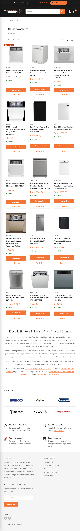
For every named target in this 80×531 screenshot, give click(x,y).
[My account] (70, 11)
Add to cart (16, 90)
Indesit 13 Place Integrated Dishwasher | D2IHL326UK (15, 185)
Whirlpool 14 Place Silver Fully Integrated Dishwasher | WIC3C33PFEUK (39, 297)
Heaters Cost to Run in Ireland (48, 375)
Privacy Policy (48, 462)
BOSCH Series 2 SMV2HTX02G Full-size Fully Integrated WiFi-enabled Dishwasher (16, 130)
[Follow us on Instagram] (9, 518)
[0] (74, 11)
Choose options (40, 89)
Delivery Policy (49, 469)
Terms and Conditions (52, 465)
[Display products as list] (72, 40)
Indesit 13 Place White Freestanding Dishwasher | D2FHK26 (39, 72)
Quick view (16, 94)
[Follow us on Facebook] (5, 518)
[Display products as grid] (68, 40)
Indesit (32, 67)
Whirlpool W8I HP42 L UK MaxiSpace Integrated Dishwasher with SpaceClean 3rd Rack (14, 242)
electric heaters (16, 337)
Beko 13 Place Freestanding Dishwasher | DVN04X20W (63, 128)
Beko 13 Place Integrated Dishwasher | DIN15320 (14, 71)
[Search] (62, 11)
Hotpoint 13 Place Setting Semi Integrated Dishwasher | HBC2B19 (63, 297)
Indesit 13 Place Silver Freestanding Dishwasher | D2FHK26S (15, 297)
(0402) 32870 (43, 3)
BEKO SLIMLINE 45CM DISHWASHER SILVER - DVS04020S (38, 241)
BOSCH (8, 124)
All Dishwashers (15, 21)
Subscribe (11, 504)
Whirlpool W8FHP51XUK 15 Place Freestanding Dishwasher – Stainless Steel (40, 186)
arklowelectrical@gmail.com (26, 3)
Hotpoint (57, 236)
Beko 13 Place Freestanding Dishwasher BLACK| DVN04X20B (39, 129)
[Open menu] (5, 11)
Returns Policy (49, 475)
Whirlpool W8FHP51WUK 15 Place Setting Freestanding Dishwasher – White (63, 186)
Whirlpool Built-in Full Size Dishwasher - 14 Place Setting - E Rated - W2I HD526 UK (63, 74)
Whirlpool (57, 67)
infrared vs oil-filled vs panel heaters (38, 368)
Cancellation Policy (50, 472)
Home (6, 21)
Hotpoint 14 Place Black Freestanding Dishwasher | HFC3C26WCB (63, 241)
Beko (8, 67)
